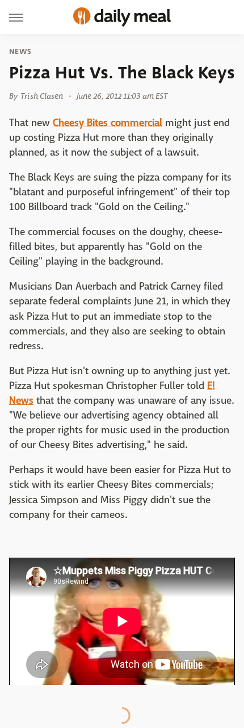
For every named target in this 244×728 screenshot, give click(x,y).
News (20, 52)
